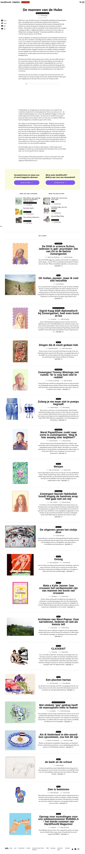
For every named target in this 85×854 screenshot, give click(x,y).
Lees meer (57, 265)
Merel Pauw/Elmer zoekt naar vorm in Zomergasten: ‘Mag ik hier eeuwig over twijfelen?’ (58, 435)
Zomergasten (58, 243)
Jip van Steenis (60, 284)
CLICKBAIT (58, 648)
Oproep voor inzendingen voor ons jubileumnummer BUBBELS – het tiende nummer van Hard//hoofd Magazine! (58, 820)
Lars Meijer (53, 711)
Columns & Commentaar (42, 13)
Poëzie (58, 759)
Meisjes (58, 466)
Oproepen (53, 848)
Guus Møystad (66, 683)
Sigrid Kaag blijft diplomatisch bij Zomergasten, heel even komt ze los (58, 313)
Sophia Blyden (60, 765)
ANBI (47, 848)
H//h (6, 848)
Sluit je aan (25, 182)
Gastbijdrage (44, 15)
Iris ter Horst (66, 792)
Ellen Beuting (66, 407)
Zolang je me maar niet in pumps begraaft (58, 403)
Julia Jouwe (54, 627)
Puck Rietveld (66, 562)
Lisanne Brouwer (60, 535)
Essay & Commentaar (58, 308)
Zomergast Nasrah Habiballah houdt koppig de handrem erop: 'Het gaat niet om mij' (58, 496)
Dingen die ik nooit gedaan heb (58, 345)
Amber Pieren (65, 596)
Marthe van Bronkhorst (54, 257)
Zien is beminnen (58, 789)
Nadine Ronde (54, 407)
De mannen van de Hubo (42, 10)
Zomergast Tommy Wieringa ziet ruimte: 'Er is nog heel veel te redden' (58, 375)
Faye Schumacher (53, 348)
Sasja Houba (65, 652)
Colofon (28, 848)
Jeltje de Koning (68, 257)
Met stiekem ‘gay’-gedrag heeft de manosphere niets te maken (58, 706)
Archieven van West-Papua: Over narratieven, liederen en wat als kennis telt (58, 622)
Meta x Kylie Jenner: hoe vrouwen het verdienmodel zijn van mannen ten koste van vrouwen (58, 589)
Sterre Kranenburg (66, 348)
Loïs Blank (54, 596)
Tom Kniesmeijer (54, 683)
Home (10, 848)
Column (58, 583)
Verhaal (58, 342)
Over (15, 848)
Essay (58, 275)
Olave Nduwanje (54, 792)
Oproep (58, 814)
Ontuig (58, 559)
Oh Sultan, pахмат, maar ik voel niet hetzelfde (58, 279)
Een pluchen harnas (58, 679)
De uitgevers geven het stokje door (58, 531)
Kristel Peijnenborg (65, 711)
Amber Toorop (65, 627)
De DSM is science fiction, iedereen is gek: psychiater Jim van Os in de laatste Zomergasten (58, 250)
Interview (58, 527)
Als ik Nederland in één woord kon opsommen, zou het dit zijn (58, 736)
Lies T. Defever (53, 502)
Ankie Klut (54, 652)
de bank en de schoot (58, 762)
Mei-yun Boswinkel (54, 470)
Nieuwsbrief (21, 848)
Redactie (53, 827)
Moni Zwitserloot (54, 562)
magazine (16, 2)
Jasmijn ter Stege (68, 740)
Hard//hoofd (6, 2)
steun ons (25, 2)
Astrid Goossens (53, 440)
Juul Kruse (53, 319)
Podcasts (67, 848)
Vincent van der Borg (53, 380)
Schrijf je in (59, 182)
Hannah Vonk (67, 470)
